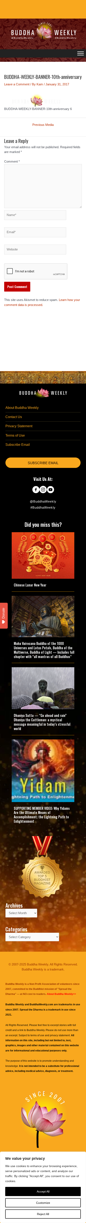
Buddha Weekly (35, 1030)
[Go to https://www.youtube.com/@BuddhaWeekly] (50, 490)
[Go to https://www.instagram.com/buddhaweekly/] (43, 490)
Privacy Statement (18, 426)
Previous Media (43, 124)
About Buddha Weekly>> (61, 994)
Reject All (43, 1214)
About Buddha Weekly (22, 407)
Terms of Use (15, 435)
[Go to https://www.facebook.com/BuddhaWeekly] (35, 490)
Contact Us (13, 417)
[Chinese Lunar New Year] (43, 555)
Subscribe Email (17, 444)
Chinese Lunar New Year (30, 584)
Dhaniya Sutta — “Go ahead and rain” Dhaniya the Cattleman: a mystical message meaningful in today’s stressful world (42, 722)
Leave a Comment (16, 84)
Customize (43, 1202)
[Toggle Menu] (80, 53)
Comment (12, 161)
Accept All (43, 1191)
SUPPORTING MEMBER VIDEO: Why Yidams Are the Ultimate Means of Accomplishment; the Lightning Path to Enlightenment (42, 815)
